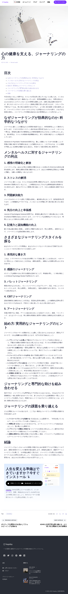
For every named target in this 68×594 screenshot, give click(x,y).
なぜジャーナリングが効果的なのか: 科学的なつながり (25, 78)
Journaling (9, 513)
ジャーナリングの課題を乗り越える (19, 91)
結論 (8, 93)
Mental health (14, 62)
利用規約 (4, 579)
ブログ (35, 2)
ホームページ (27, 2)
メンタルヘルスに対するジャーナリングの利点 (23, 80)
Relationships (33, 577)
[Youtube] (20, 555)
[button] (14, 1)
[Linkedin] (24, 555)
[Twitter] (8, 555)
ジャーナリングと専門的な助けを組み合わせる (23, 88)
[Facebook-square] (4, 555)
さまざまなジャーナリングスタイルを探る (21, 83)
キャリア (42, 2)
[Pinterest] (16, 555)
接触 (48, 2)
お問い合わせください (11, 568)
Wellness (32, 567)
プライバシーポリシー (8, 576)
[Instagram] (12, 555)
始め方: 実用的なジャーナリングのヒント (21, 85)
